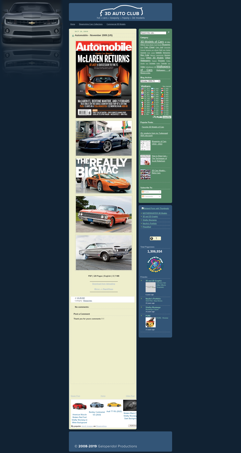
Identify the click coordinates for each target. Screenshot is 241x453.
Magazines (87, 301)
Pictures (161, 61)
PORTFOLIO (134, 425)
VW (155, 67)
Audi (155, 45)
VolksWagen (150, 67)
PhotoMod (147, 227)
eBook (156, 50)
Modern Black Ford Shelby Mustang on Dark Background (131, 416)
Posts (146, 192)
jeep (148, 52)
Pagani (154, 61)
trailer (158, 63)
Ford (160, 50)
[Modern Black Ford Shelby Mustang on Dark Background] (131, 410)
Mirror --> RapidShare (103, 289)
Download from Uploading (103, 284)
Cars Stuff (159, 47)
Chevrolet (167, 47)
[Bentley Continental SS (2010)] (97, 409)
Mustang (167, 55)
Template (152, 63)
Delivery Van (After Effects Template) (161, 285)
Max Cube (144, 55)
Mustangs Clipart (152, 309)
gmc (164, 50)
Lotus (153, 52)
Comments (148, 197)
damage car (150, 50)
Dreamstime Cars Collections (91, 24)
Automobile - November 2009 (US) (94, 35)
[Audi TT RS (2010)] (114, 409)
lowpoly (159, 53)
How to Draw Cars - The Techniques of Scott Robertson (160, 158)
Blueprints (166, 45)
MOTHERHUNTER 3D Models (155, 213)
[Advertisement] (101, 388)
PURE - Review (162, 318)
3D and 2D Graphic (150, 217)
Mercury (152, 55)
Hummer (143, 52)
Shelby (142, 63)
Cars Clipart (149, 47)
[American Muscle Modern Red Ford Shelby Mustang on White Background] (79, 412)
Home (72, 24)
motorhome (159, 55)
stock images (87, 426)
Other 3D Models (155, 58)
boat (141, 47)
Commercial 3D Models (116, 24)
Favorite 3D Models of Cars (153, 127)
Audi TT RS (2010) (114, 411)
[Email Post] (85, 298)
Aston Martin (150, 45)
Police (168, 61)
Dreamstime (101, 426)
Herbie (168, 50)
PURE (148, 316)
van (169, 63)
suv (147, 63)
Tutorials (164, 63)
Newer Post (75, 396)
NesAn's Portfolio (150, 224)
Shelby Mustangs (150, 220)
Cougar (142, 50)
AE (166, 42)
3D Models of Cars (152, 41)
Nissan (142, 58)
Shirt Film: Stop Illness (154, 301)
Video (142, 67)
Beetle (160, 45)
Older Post (130, 396)
